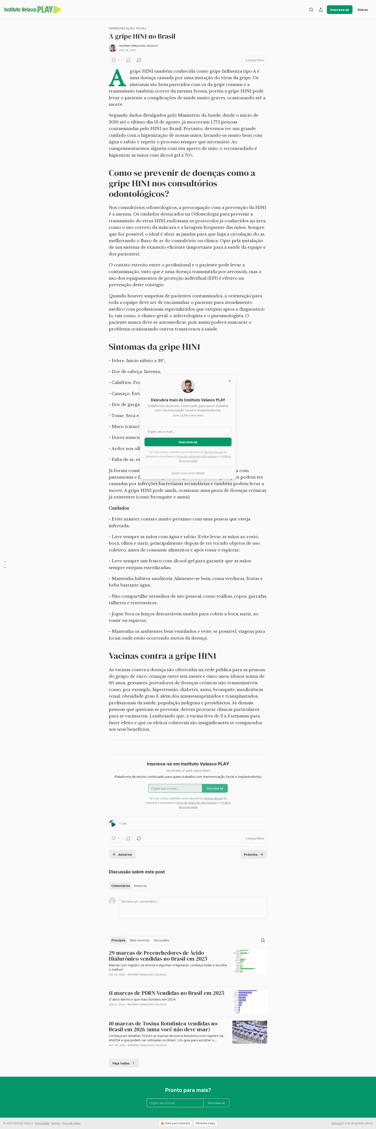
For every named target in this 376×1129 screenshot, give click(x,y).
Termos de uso (213, 452)
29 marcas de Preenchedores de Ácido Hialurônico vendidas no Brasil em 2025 (158, 956)
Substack (336, 1123)
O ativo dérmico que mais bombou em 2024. (142, 999)
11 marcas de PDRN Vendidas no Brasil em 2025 (166, 993)
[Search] (311, 9)
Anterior (125, 854)
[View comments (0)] (128, 60)
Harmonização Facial (128, 28)
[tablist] (129, 885)
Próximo (251, 854)
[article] (188, 966)
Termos (55, 1123)
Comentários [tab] (120, 886)
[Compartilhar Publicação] (320, 9)
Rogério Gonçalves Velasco (138, 45)
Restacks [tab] (140, 886)
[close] (229, 380)
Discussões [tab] (161, 940)
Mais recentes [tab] (139, 940)
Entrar (363, 9)
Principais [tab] (118, 940)
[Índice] (5, 564)
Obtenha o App (205, 1123)
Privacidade (42, 1123)
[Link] (102, 183)
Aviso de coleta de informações (196, 456)
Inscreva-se (339, 9)
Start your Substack (177, 1123)
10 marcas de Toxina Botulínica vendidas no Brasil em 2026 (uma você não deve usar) (163, 1027)
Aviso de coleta (71, 1123)
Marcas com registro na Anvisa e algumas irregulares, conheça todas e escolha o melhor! (168, 967)
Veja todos (120, 1063)
